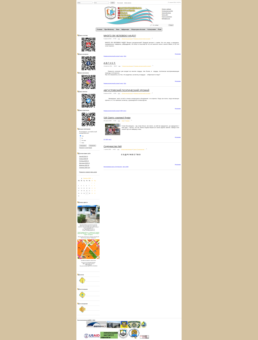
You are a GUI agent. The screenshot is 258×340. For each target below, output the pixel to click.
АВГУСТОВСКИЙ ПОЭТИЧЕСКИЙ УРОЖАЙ (126, 90)
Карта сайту (165, 14)
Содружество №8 (113, 146)
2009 (121, 110)
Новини (127, 120)
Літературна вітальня (138, 29)
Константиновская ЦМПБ (84, 320)
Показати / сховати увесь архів (88, 172)
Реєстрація (120, 2)
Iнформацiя (125, 29)
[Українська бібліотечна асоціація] (123, 338)
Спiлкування (151, 29)
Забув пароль (127, 2)
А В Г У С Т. (110, 63)
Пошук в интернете (167, 16)
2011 (125, 83)
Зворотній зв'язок (166, 12)
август (121, 56)
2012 (125, 56)
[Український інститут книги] (109, 338)
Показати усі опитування (85, 147)
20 (104, 139)
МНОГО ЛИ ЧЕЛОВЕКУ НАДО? (120, 35)
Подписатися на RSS (167, 11)
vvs (119, 38)
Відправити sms (166, 18)
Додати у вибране (166, 9)
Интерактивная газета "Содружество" (113, 166)
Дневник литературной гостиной (142, 38)
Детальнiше (178, 53)
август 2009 (125, 166)
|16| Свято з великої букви (117, 117)
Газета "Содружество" (138, 149)
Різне (159, 29)
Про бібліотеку (109, 29)
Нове (117, 29)
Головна (99, 29)
